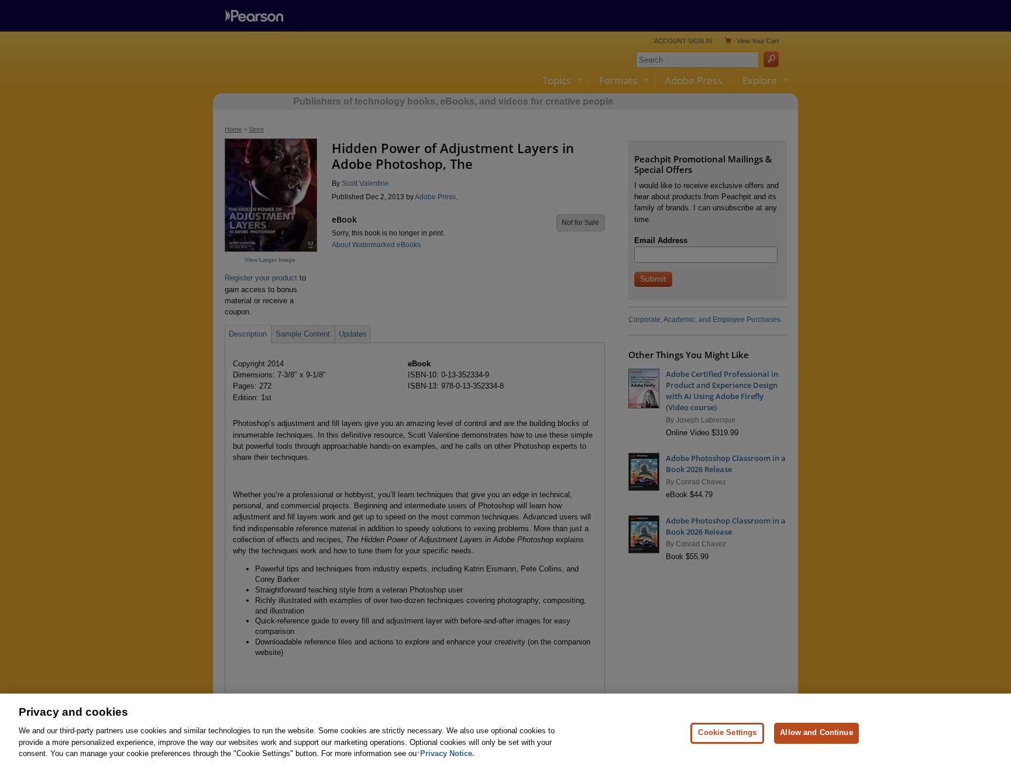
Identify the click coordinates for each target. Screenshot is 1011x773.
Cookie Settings (727, 732)
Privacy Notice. (447, 753)
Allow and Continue (816, 732)
